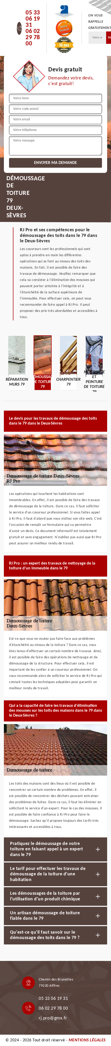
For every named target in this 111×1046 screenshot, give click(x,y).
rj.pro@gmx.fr (53, 1018)
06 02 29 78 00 (33, 37)
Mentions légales (87, 1040)
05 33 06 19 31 (33, 19)
